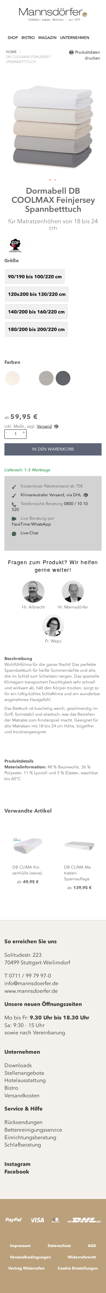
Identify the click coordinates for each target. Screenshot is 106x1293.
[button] (50, 180)
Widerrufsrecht (82, 1257)
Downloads (18, 1065)
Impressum (20, 1245)
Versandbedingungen (30, 1257)
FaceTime (21, 524)
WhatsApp (41, 524)
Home (11, 52)
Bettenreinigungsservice (33, 1130)
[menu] (48, 35)
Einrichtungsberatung (30, 1137)
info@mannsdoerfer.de (31, 983)
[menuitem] (13, 38)
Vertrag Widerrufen (26, 1268)
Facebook (16, 1172)
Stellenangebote (24, 1073)
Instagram (17, 1164)
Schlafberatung (22, 1145)
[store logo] (53, 14)
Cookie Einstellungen (78, 1268)
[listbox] (53, 302)
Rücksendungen (23, 1122)
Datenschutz (59, 1245)
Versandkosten (21, 1095)
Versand (44, 426)
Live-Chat (29, 532)
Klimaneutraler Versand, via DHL (51, 494)
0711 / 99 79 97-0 (30, 976)
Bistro (11, 1088)
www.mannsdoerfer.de (31, 991)
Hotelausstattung (25, 1080)
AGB (92, 1245)
